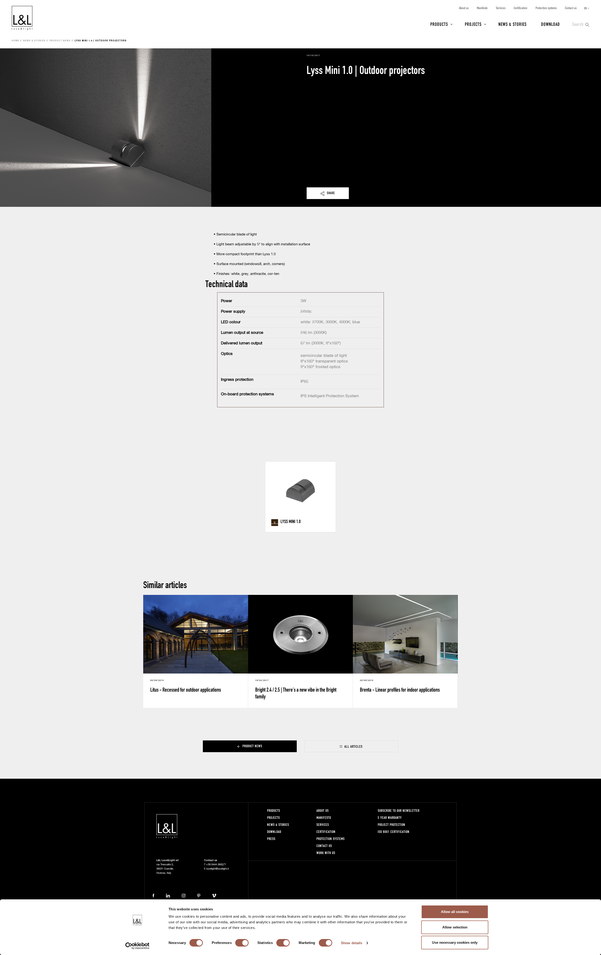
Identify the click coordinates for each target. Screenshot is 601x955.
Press (271, 838)
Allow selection (454, 927)
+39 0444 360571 (216, 864)
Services (500, 8)
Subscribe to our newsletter (399, 810)
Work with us (325, 853)
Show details (351, 943)
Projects (473, 24)
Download (550, 24)
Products (439, 24)
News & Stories (512, 24)
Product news (60, 41)
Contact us (571, 8)
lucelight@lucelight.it (217, 868)
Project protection (391, 824)
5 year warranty (390, 817)
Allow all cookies (455, 912)
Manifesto (482, 8)
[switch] (242, 943)
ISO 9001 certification (393, 831)
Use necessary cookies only (455, 942)
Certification (520, 8)
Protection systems (546, 8)
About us (464, 8)
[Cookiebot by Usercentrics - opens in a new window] (137, 945)
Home (15, 41)
